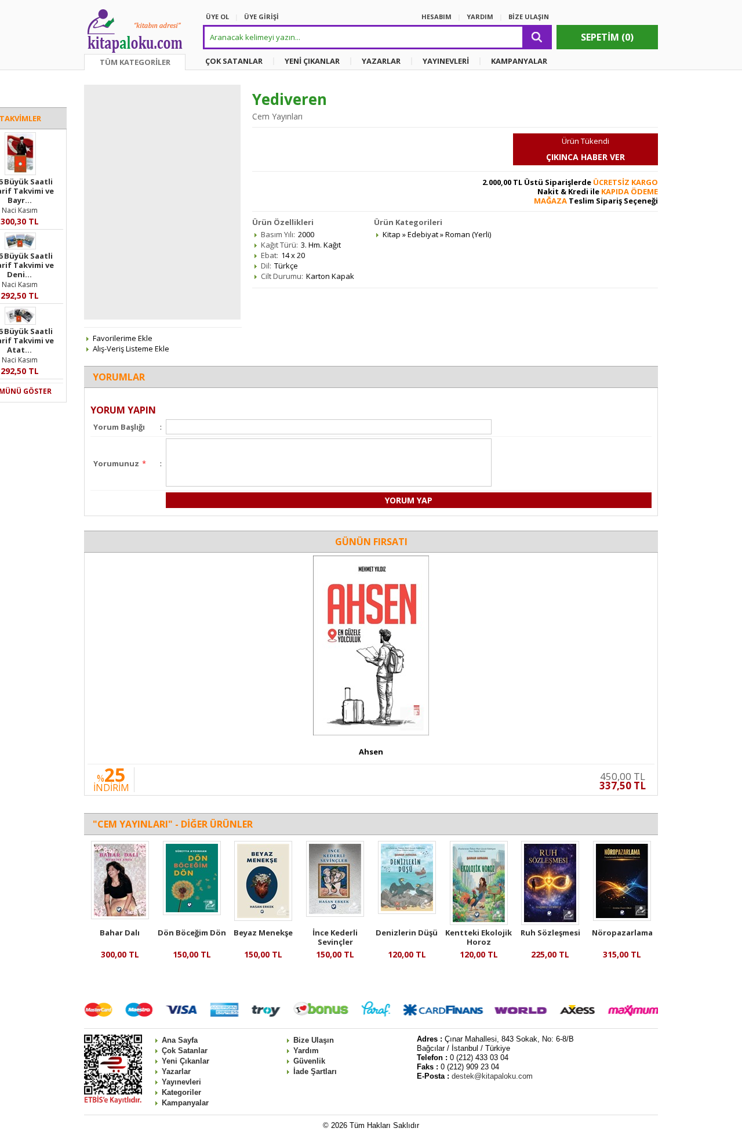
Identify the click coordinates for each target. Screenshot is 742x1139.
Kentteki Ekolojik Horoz (478, 937)
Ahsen (371, 751)
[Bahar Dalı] (120, 916)
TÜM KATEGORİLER (135, 62)
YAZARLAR (381, 61)
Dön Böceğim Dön (192, 932)
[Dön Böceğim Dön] (192, 912)
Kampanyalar (185, 1102)
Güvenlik (309, 1061)
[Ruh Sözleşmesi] (550, 922)
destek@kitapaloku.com (492, 1076)
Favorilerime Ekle (122, 338)
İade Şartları (315, 1071)
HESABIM (436, 16)
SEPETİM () (607, 37)
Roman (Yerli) (468, 234)
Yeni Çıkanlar (185, 1061)
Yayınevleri (181, 1082)
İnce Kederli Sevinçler (335, 937)
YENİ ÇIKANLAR (312, 61)
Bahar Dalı (120, 932)
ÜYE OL (217, 16)
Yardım (306, 1050)
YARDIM (480, 16)
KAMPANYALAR (519, 61)
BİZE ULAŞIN (528, 16)
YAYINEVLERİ (446, 61)
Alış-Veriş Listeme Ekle (131, 348)
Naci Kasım (20, 210)
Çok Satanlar (185, 1050)
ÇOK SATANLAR (234, 61)
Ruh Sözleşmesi (550, 932)
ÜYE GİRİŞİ (261, 16)
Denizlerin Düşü (407, 932)
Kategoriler (181, 1092)
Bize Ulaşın (313, 1040)
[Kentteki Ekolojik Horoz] (479, 922)
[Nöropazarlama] (622, 918)
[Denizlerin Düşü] (407, 911)
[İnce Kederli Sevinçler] (335, 914)
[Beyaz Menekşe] (263, 918)
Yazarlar (176, 1071)
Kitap (392, 234)
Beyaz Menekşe (263, 932)
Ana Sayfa (180, 1040)
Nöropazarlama (622, 932)
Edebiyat (423, 234)
